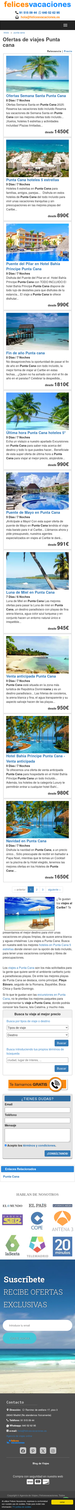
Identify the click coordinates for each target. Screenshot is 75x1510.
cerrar (62, 1502)
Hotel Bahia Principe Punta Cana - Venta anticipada (35, 758)
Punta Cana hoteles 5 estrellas (32, 179)
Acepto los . (31, 1145)
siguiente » (54, 889)
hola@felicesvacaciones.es (40, 17)
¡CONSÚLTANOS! (57, 1153)
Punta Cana (11, 1177)
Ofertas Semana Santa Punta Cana (36, 95)
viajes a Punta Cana (21, 968)
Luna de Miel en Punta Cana (30, 592)
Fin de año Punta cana (25, 352)
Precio (68, 51)
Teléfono (11, 1115)
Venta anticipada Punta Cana (31, 676)
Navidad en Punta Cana (26, 840)
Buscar (61, 1043)
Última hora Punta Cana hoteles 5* (36, 432)
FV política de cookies (22, 1506)
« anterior (19, 889)
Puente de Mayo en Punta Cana (33, 512)
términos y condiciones (39, 1145)
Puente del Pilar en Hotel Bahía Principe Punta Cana (33, 266)
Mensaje (10, 1125)
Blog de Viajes (41, 1463)
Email (8, 1104)
